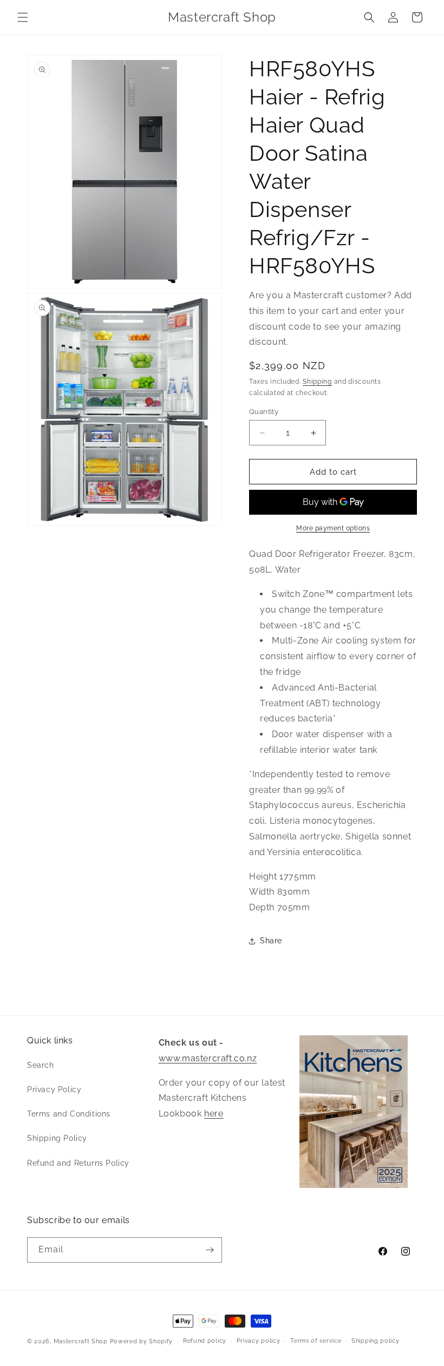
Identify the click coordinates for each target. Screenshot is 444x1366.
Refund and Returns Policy (78, 1163)
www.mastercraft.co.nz (208, 1058)
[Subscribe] (209, 1250)
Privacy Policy (54, 1089)
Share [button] (271, 940)
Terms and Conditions (68, 1113)
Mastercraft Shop (81, 1341)
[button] (23, 17)
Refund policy (204, 1340)
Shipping (317, 381)
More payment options (333, 528)
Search (40, 1065)
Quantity (263, 412)
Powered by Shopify (141, 1341)
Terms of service (315, 1340)
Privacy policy (258, 1340)
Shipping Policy (57, 1138)
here (213, 1113)
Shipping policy (375, 1340)
